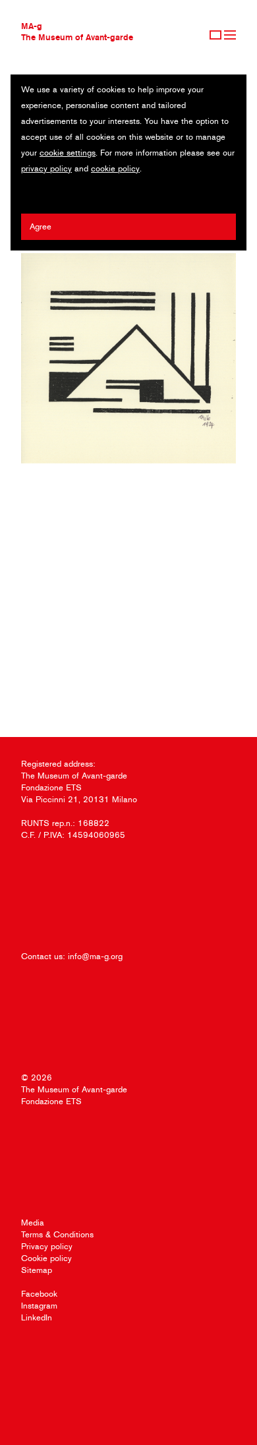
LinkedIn (36, 1317)
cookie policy (115, 168)
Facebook (39, 1294)
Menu (230, 35)
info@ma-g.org (95, 956)
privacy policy (46, 168)
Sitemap (36, 1270)
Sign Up (215, 35)
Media (32, 1222)
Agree (40, 226)
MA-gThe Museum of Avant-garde (77, 31)
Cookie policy (46, 1258)
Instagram (39, 1306)
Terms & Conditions (57, 1234)
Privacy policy (46, 1246)
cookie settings (68, 153)
